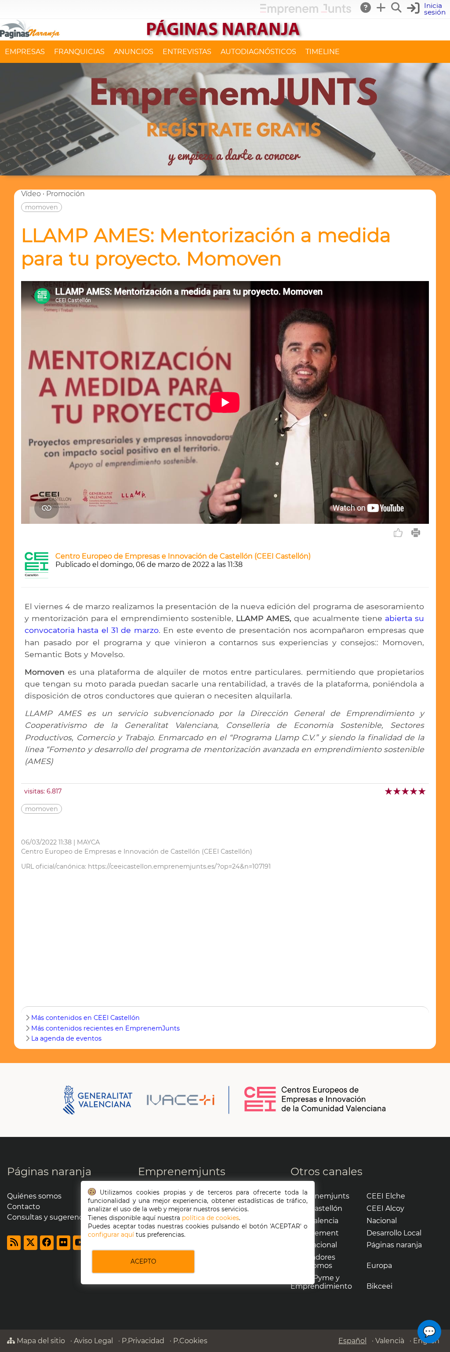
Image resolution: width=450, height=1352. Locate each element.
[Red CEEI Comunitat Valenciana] (315, 1110)
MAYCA (88, 842)
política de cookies (210, 1217)
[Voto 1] (389, 791)
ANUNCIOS (133, 52)
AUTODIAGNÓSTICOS (258, 52)
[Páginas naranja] (225, 36)
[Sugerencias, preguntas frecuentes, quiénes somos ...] (366, 7)
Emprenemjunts (181, 1171)
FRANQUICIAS (79, 52)
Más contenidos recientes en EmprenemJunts (105, 1028)
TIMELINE (322, 52)
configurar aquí (111, 1234)
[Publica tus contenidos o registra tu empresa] (381, 7)
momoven (41, 207)
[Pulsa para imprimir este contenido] (415, 532)
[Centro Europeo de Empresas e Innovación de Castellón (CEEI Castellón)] (36, 576)
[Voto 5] (422, 791)
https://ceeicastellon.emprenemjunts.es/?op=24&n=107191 (179, 866)
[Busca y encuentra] (397, 7)
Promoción (65, 194)
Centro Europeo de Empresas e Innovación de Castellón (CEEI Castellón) (183, 556)
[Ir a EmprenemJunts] (305, 12)
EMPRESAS (25, 52)
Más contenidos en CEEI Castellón (85, 1018)
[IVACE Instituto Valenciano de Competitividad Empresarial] (146, 1100)
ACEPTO (143, 1261)
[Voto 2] (397, 791)
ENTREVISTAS (187, 52)
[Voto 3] (406, 791)
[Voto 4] (414, 791)
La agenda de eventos (66, 1038)
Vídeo (31, 194)
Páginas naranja (49, 1171)
